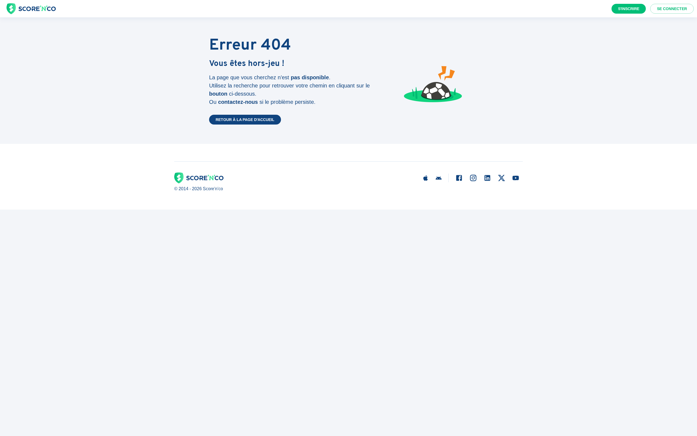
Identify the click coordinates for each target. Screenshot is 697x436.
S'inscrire (628, 9)
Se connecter (672, 9)
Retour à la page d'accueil (245, 119)
